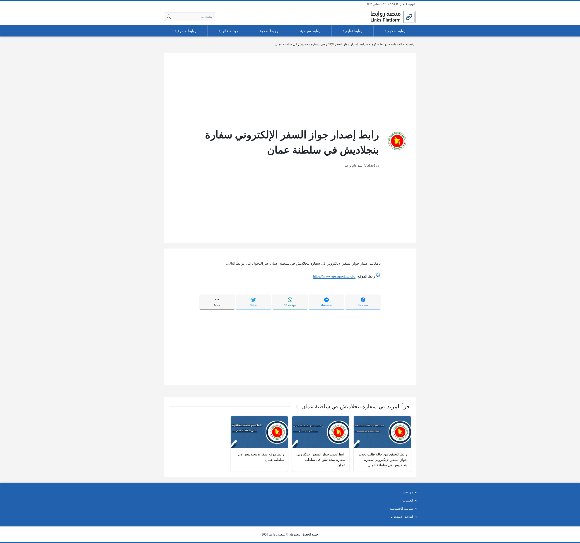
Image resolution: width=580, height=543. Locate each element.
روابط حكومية (378, 44)
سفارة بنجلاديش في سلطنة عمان (339, 406)
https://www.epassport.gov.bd (334, 276)
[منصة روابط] (393, 16)
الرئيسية (411, 44)
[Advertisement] (290, 90)
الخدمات (396, 44)
